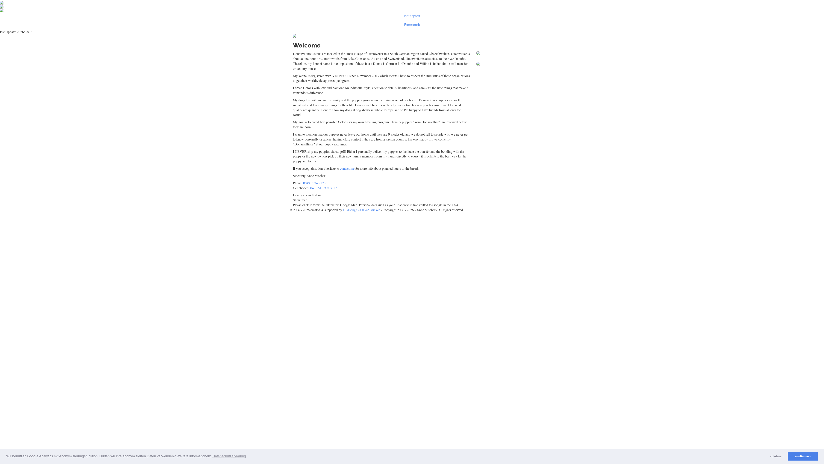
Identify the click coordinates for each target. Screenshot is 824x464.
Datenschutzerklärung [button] (229, 456)
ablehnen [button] (776, 456)
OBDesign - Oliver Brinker (361, 210)
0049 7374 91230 (315, 183)
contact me (347, 168)
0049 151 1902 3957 (323, 188)
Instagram (412, 16)
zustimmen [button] (803, 456)
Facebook (412, 25)
